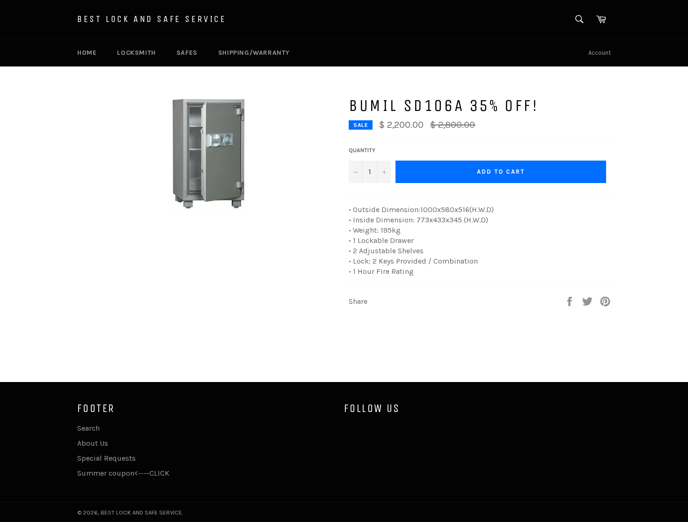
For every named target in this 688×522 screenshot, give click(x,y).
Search (88, 428)
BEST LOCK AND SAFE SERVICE (152, 19)
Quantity (362, 150)
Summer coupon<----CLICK (123, 473)
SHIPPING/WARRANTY (254, 53)
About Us (92, 443)
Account (599, 52)
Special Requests (106, 458)
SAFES (187, 53)
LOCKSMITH (136, 53)
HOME (86, 53)
